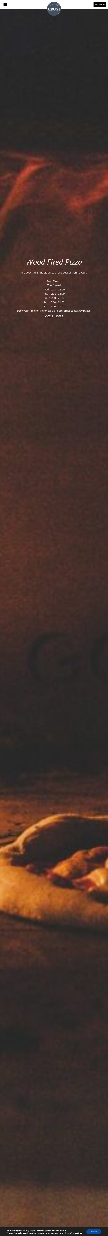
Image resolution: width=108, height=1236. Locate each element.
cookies (41, 1233)
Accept (94, 1231)
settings (78, 1233)
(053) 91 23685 (54, 316)
